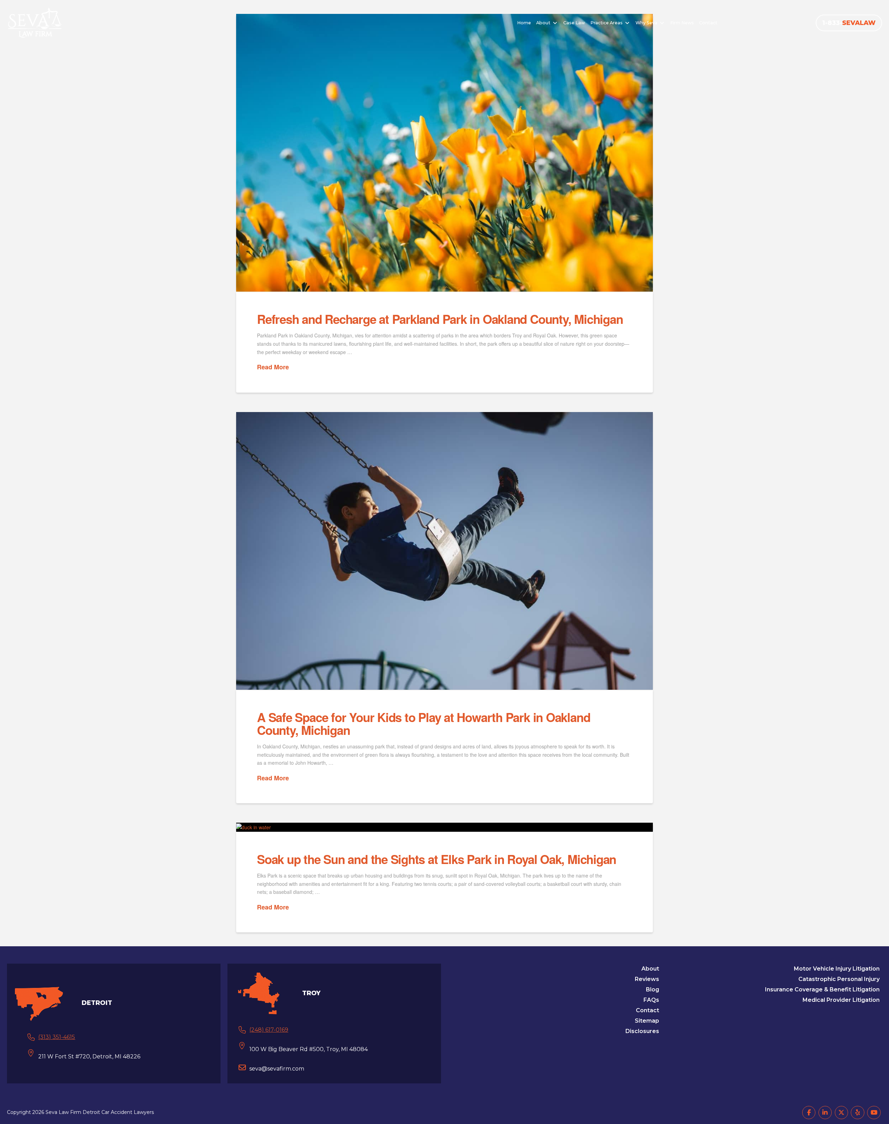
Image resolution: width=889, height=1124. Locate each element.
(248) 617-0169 (268, 1029)
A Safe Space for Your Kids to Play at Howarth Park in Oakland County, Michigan (423, 723)
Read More (273, 367)
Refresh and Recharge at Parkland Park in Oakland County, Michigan (440, 319)
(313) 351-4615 (56, 1037)
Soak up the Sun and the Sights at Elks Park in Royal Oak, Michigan (436, 859)
